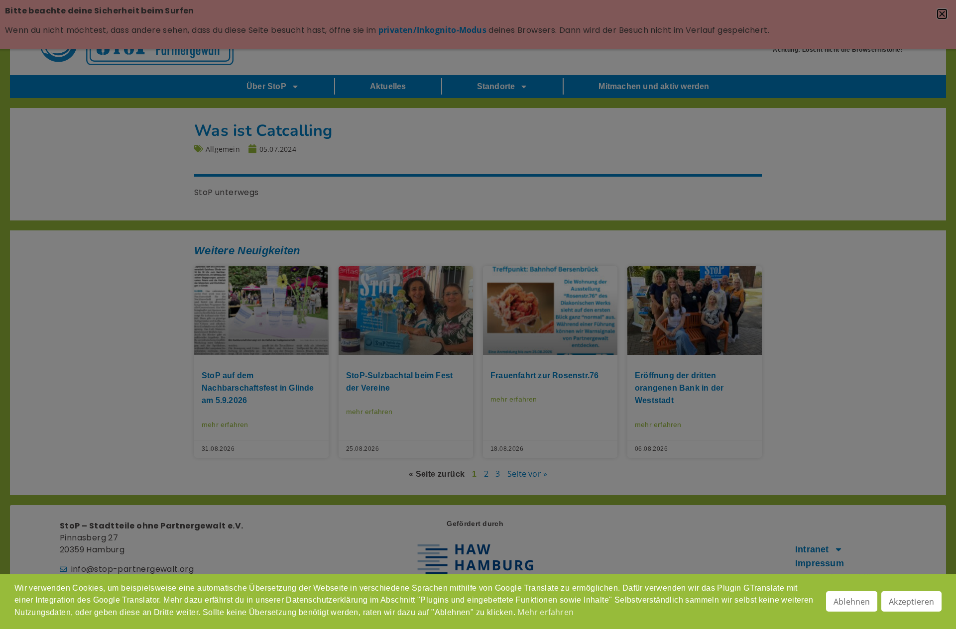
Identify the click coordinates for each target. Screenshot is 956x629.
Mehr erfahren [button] (545, 612)
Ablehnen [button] (852, 601)
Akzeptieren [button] (911, 601)
